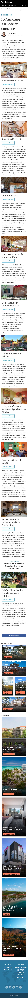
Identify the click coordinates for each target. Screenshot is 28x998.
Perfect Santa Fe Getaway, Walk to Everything (11, 522)
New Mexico (6, 15)
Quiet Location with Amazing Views (12, 256)
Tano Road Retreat (11, 139)
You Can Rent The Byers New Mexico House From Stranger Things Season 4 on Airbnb (13, 702)
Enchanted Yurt (10, 195)
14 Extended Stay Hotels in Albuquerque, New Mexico (13, 666)
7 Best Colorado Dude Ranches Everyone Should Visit (14, 566)
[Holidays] (17, 987)
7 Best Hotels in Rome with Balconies (12, 748)
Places (8, 965)
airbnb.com (7, 76)
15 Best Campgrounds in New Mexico (9, 684)
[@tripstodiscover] (10, 987)
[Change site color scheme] (25, 5)
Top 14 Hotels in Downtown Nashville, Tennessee (12, 868)
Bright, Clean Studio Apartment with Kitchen (12, 593)
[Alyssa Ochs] (4, 34)
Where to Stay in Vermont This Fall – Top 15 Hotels (13, 948)
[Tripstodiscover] (13, 987)
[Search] (22, 5)
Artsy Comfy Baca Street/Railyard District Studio (14, 409)
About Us (20, 965)
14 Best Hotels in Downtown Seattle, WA (12, 829)
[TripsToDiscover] (6, 987)
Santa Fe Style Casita (12, 80)
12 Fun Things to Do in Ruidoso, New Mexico (14, 651)
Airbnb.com (9, 349)
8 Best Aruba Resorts (11, 789)
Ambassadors (21, 967)
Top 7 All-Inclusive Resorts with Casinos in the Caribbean (12, 908)
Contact (20, 970)
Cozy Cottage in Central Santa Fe (10, 304)
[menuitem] (5, 6)
